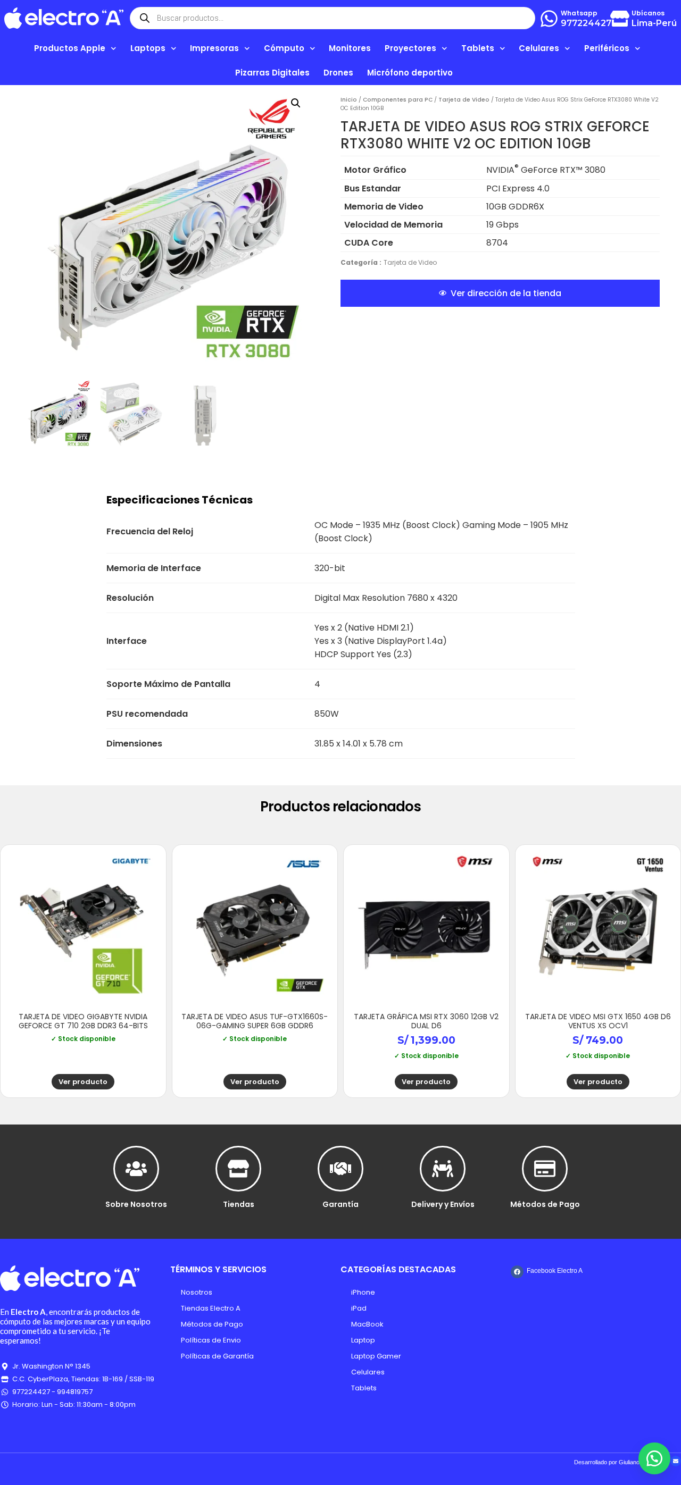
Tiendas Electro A (210, 1308)
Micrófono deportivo (410, 72)
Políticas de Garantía (217, 1356)
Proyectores (410, 48)
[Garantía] (340, 1169)
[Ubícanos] (619, 18)
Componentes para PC (398, 100)
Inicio (348, 100)
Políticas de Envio (211, 1340)
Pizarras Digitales (272, 72)
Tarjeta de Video (463, 100)
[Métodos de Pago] (545, 1169)
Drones (338, 72)
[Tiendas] (238, 1169)
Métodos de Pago (545, 1204)
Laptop (363, 1340)
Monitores (350, 48)
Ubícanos (648, 13)
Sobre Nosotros (136, 1204)
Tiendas (238, 1204)
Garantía (340, 1204)
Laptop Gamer (376, 1356)
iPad (359, 1308)
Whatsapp (579, 13)
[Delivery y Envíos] (443, 1169)
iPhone (363, 1292)
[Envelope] (675, 1461)
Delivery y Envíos (443, 1204)
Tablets (364, 1388)
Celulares (368, 1372)
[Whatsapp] (549, 18)
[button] (295, 103)
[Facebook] (517, 1271)
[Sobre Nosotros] (136, 1169)
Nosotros (196, 1292)
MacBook (367, 1324)
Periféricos (606, 48)
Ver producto (83, 1082)
